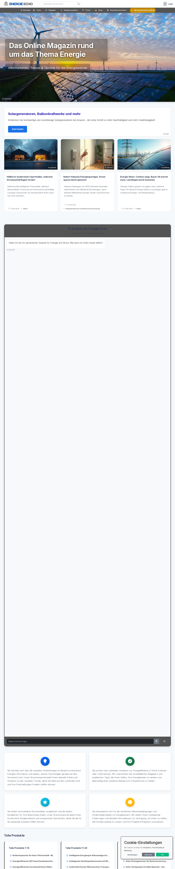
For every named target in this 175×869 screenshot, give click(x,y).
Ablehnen (148, 855)
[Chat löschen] (156, 741)
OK (162, 855)
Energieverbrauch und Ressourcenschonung (83, 209)
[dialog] (146, 848)
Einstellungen (132, 855)
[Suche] (78, 4)
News (25, 209)
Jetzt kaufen (17, 129)
